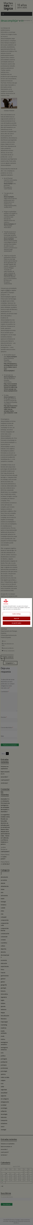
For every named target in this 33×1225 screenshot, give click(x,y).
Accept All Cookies (16, 623)
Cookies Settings (16, 613)
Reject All (16, 618)
